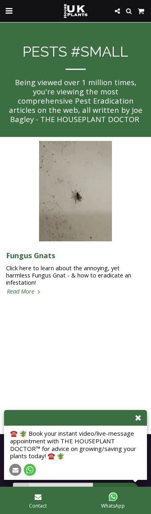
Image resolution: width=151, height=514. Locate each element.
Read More (21, 291)
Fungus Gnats (30, 255)
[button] (9, 10)
